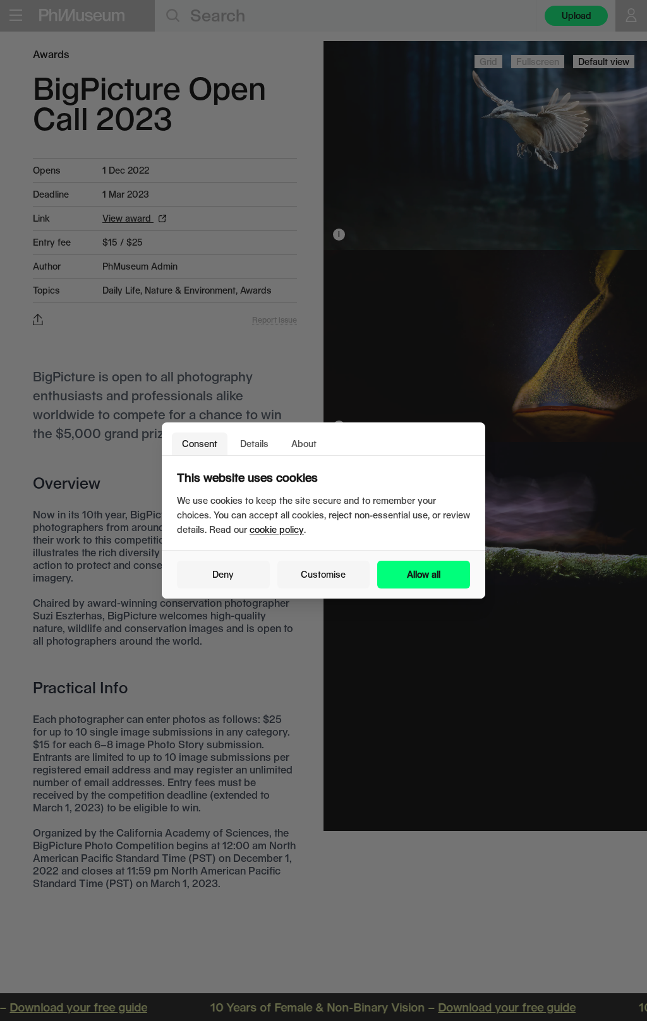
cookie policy (277, 529)
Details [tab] (254, 443)
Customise (323, 574)
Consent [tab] (199, 443)
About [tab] (304, 443)
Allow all (423, 574)
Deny (223, 574)
